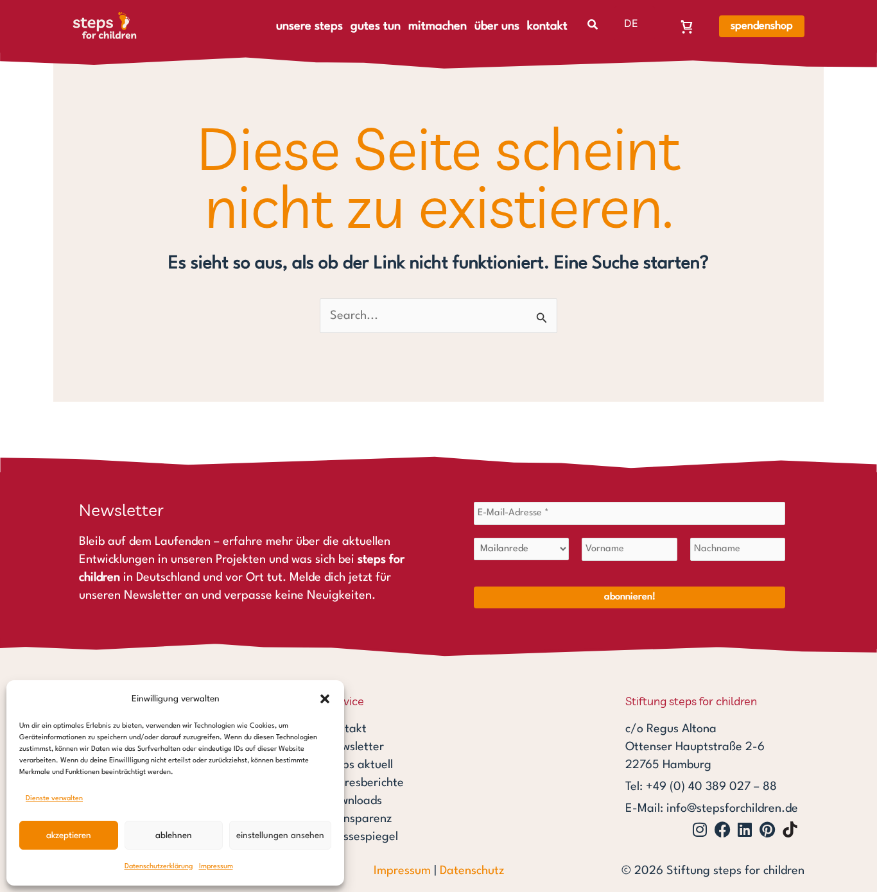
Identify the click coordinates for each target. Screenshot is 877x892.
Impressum (216, 866)
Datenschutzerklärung (159, 866)
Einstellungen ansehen (280, 835)
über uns (496, 26)
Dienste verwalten (54, 798)
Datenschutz (472, 871)
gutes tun (376, 26)
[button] (324, 698)
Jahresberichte (365, 783)
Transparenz (359, 819)
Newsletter (355, 747)
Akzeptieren (68, 835)
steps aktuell (359, 765)
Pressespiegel (362, 837)
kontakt (547, 26)
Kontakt (346, 729)
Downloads (354, 801)
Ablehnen (173, 835)
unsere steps (309, 26)
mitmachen (437, 26)
